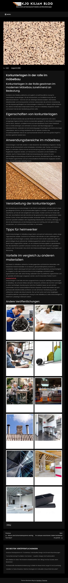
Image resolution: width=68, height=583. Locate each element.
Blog (9, 525)
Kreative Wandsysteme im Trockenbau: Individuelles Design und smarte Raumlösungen (33, 552)
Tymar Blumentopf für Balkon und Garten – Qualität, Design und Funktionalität (30, 556)
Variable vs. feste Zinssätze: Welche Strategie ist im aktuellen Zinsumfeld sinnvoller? (32, 569)
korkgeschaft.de (11, 278)
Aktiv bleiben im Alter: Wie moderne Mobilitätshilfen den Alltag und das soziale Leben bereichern (32, 561)
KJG (7, 68)
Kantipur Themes (41, 580)
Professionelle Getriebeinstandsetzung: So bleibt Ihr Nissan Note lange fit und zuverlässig (33, 565)
